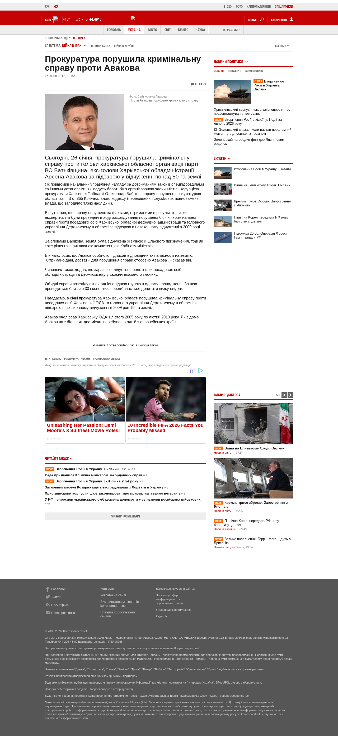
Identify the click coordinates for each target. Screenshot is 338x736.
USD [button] (78, 19)
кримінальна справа (106, 359)
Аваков (86, 359)
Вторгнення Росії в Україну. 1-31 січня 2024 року (94, 481)
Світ (168, 29)
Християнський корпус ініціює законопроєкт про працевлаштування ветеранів (115, 493)
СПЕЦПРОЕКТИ (284, 6)
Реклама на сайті (113, 595)
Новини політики (229, 61)
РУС (47, 6)
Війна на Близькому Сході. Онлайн (262, 185)
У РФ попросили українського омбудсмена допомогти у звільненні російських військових (122, 501)
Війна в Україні (124, 46)
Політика (79, 38)
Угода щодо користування (173, 609)
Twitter (55, 597)
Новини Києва (100, 46)
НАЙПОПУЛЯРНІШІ (259, 6)
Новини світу (222, 452)
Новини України (224, 529)
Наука (200, 29)
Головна (114, 29)
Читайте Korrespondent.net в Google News (125, 345)
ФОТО (239, 6)
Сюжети (220, 158)
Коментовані (254, 71)
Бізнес (183, 29)
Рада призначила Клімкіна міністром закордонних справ (96, 475)
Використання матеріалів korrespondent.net (119, 604)
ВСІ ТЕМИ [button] (281, 46)
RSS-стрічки (60, 605)
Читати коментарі (125, 516)
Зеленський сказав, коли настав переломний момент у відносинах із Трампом (252, 131)
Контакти (107, 588)
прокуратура (70, 359)
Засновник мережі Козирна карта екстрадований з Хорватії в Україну (106, 487)
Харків (56, 359)
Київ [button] (48, 20)
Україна (134, 29)
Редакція (161, 616)
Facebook (58, 589)
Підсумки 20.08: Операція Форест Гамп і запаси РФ (261, 235)
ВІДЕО (228, 6)
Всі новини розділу (58, 38)
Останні (219, 71)
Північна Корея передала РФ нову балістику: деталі (261, 219)
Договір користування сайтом (175, 588)
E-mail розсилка (63, 613)
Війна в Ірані (98, 45)
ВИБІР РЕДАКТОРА (227, 394)
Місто (152, 29)
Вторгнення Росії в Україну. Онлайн (90, 469)
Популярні (234, 71)
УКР (56, 6)
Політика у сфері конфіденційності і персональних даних (170, 599)
